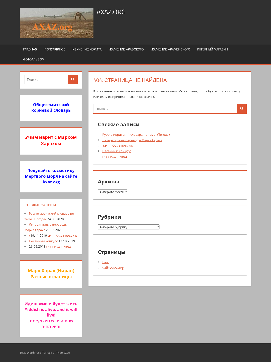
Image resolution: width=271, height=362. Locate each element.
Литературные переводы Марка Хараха (132, 140)
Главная (30, 49)
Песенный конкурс (116, 151)
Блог (105, 262)
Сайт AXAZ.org (113, 267)
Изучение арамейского (170, 49)
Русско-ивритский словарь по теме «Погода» (136, 134)
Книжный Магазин (212, 49)
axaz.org (111, 12)
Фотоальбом (33, 59)
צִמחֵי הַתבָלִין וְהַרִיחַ (114, 156)
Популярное (54, 49)
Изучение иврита (87, 49)
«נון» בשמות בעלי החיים (117, 145)
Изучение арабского (126, 49)
